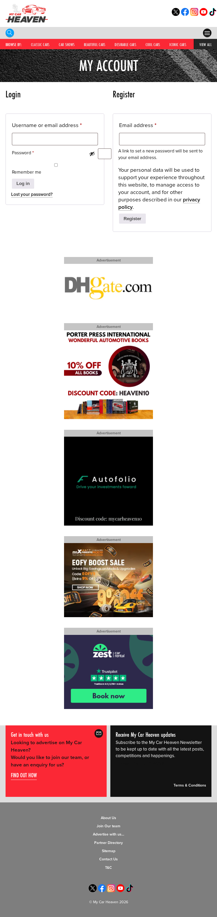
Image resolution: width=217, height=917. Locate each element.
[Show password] (92, 154)
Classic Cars (40, 44)
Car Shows (67, 44)
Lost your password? (32, 194)
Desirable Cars (125, 44)
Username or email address (55, 125)
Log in (23, 183)
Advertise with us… (108, 834)
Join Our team (108, 826)
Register (132, 218)
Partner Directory (108, 843)
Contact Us (108, 859)
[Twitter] (176, 14)
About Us (108, 818)
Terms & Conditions (190, 785)
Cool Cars (153, 44)
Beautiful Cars (95, 44)
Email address (148, 125)
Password (32, 153)
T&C (108, 867)
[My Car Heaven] (27, 13)
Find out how (24, 775)
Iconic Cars (177, 44)
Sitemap (108, 851)
